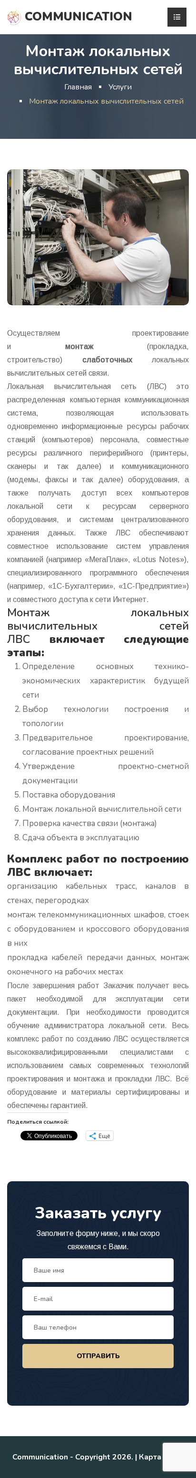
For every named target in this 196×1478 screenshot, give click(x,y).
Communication (40, 1457)
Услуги (120, 87)
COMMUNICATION (76, 17)
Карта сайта (161, 1457)
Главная (78, 87)
